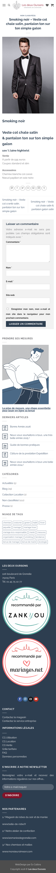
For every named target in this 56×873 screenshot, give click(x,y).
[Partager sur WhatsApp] (11, 188)
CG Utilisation (9, 737)
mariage (17, 527)
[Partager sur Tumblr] (44, 188)
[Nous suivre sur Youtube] (36, 699)
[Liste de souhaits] (47, 5)
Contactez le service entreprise (19, 721)
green (27, 523)
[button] (4, 5)
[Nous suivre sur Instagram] (25, 699)
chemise (7, 523)
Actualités (7, 483)
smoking (29, 537)
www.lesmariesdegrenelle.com (19, 838)
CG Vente (7, 745)
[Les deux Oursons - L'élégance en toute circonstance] (28, 5)
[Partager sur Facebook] (17, 188)
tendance (40, 537)
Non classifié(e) (28, 16)
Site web (10, 295)
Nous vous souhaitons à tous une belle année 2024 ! (31, 463)
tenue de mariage (11, 542)
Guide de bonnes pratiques (25, 444)
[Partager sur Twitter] (22, 188)
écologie (43, 542)
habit (35, 523)
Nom (9, 267)
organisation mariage (12, 537)
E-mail (10, 281)
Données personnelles (14, 756)
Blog (4, 488)
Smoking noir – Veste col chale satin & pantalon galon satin (42, 205)
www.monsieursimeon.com (17, 851)
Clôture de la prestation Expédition (29, 453)
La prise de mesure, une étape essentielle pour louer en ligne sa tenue (26, 409)
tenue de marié (29, 542)
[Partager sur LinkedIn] (38, 188)
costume (18, 523)
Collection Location (12, 494)
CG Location (9, 741)
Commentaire (13, 242)
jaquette (7, 527)
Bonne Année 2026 (20, 426)
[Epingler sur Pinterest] (33, 188)
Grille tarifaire (9, 749)
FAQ (4, 752)
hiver (42, 523)
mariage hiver (30, 527)
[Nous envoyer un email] (30, 699)
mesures (41, 532)
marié (32, 532)
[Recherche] (9, 5)
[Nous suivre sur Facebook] (19, 699)
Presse (6, 506)
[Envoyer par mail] (28, 188)
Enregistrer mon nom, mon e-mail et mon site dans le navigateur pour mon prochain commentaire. (28, 313)
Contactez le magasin (14, 717)
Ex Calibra (36, 864)
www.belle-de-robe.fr (14, 824)
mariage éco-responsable (15, 532)
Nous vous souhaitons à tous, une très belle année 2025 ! (31, 436)
